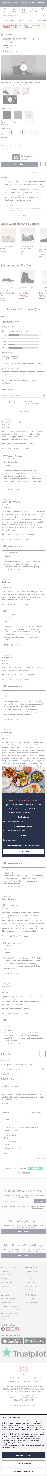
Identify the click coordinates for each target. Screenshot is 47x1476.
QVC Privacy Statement (30, 845)
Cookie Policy (10, 1447)
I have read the (24, 845)
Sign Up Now (23, 851)
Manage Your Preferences (23, 1471)
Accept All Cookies (23, 1455)
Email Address (23, 817)
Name (23, 836)
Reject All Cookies (23, 1463)
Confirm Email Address (23, 826)
